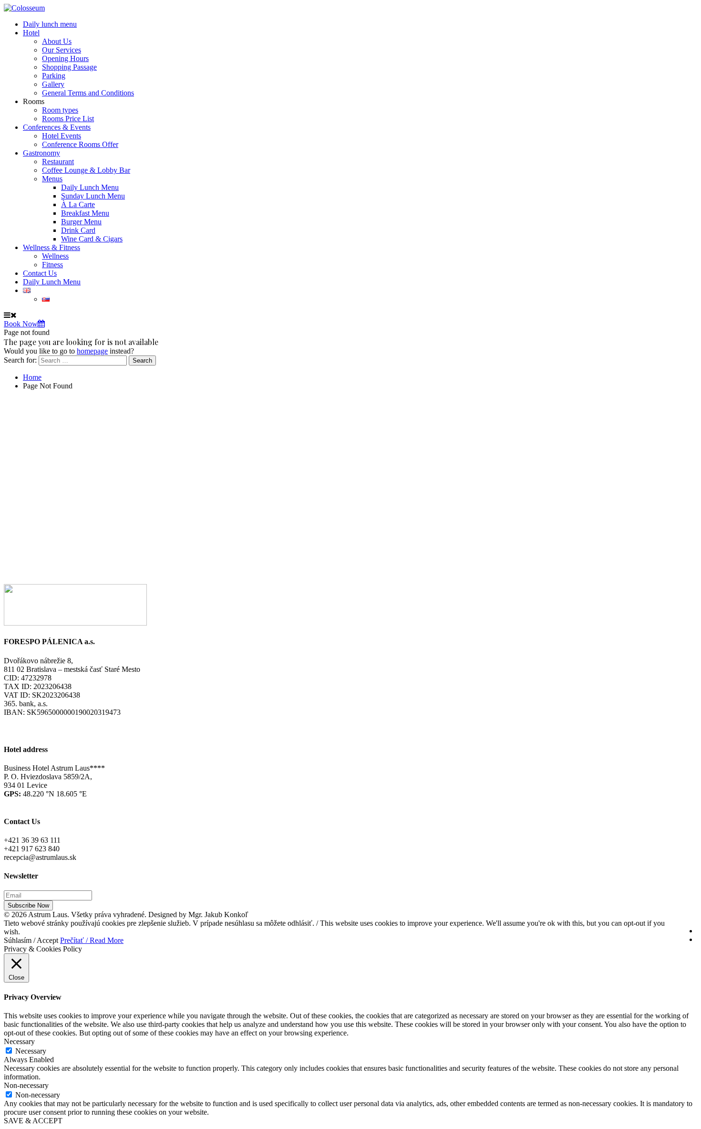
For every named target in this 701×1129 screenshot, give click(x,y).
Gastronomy (41, 153)
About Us (57, 41)
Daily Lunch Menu (90, 187)
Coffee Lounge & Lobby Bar (86, 170)
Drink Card (78, 230)
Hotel (31, 33)
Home (32, 377)
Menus (52, 179)
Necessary (30, 1051)
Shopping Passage (69, 67)
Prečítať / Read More (92, 940)
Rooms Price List (68, 119)
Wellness (55, 256)
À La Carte (78, 204)
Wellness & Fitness (51, 247)
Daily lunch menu (50, 24)
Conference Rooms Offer (80, 144)
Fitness (52, 265)
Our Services (61, 50)
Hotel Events (61, 136)
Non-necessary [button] (26, 1085)
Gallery (53, 84)
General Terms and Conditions (88, 93)
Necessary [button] (19, 1041)
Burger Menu (81, 222)
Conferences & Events (57, 127)
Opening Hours (65, 58)
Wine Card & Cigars (92, 239)
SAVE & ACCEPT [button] (33, 1121)
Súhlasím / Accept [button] (31, 940)
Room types (60, 110)
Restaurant (58, 161)
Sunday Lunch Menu (93, 196)
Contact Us (40, 273)
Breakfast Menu (85, 213)
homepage (92, 351)
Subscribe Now (28, 905)
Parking (53, 76)
